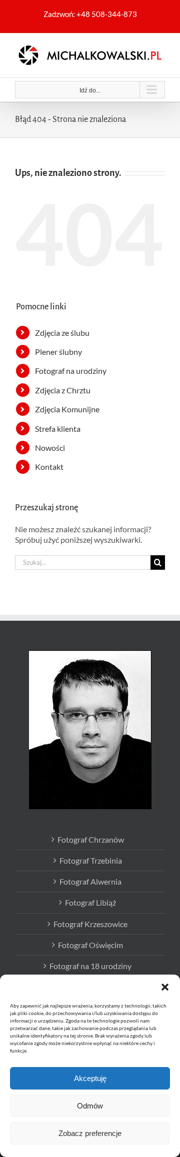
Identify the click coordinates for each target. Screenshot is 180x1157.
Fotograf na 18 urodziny (91, 966)
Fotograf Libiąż (90, 902)
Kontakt (49, 466)
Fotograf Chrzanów (91, 839)
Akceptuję (90, 1078)
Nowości (50, 447)
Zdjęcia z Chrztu (62, 390)
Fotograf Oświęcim (90, 945)
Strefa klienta (57, 428)
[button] (165, 987)
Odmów (90, 1106)
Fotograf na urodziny (70, 370)
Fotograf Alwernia (91, 881)
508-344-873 (114, 13)
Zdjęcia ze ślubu (62, 332)
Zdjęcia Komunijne (67, 409)
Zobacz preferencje (90, 1133)
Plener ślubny (58, 351)
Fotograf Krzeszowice (91, 924)
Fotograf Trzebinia (91, 860)
